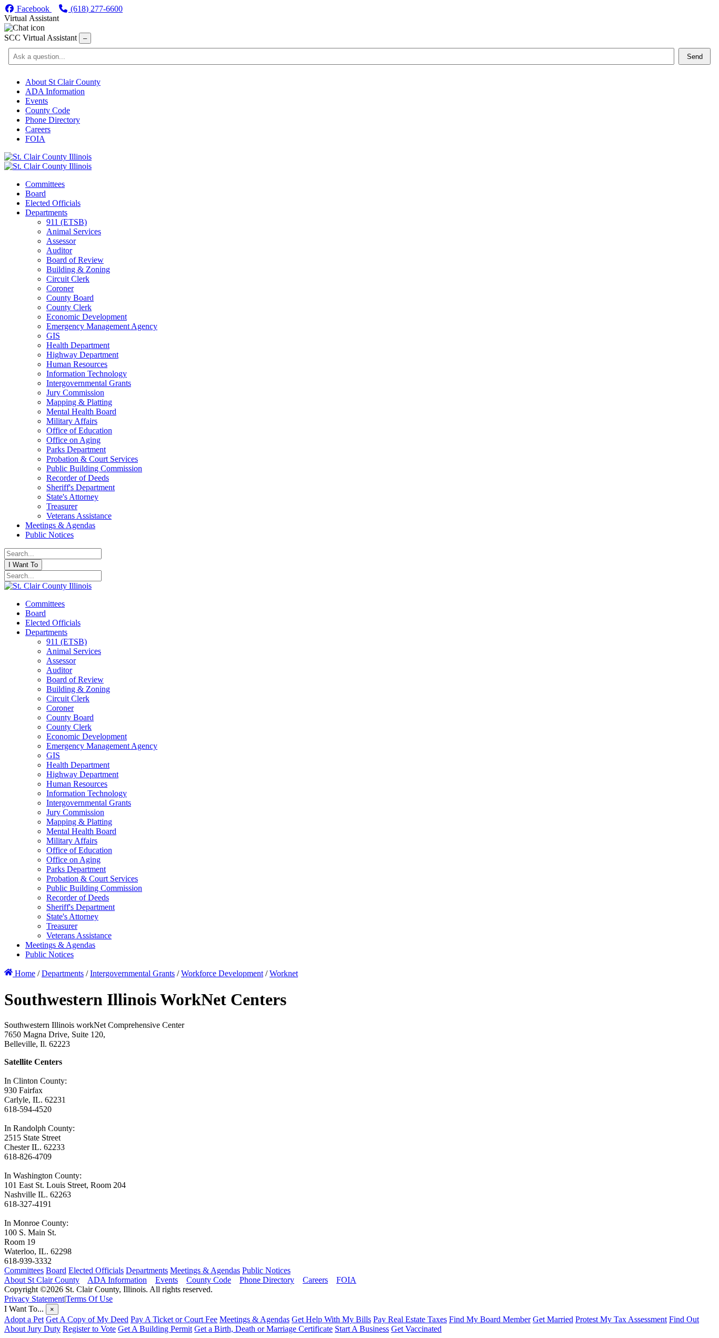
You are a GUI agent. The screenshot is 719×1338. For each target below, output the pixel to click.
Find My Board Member (490, 1319)
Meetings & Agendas (205, 1270)
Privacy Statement (34, 1298)
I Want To (23, 565)
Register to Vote (89, 1328)
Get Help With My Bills (331, 1319)
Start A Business (362, 1328)
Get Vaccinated (416, 1328)
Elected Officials (96, 1270)
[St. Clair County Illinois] (48, 156)
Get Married (553, 1319)
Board (56, 1270)
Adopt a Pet (24, 1319)
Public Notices (266, 1270)
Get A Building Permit (155, 1328)
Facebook (33, 8)
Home (24, 973)
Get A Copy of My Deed (87, 1319)
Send (695, 57)
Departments (147, 1270)
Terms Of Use (89, 1298)
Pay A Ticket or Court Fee (174, 1319)
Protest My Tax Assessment (621, 1319)
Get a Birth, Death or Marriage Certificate (263, 1328)
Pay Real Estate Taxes (410, 1319)
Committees (24, 1270)
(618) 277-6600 (95, 8)
